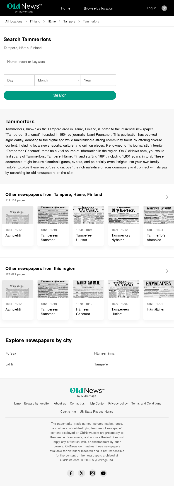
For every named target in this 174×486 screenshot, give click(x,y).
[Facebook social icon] (70, 473)
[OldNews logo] (24, 6)
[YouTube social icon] (103, 473)
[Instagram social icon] (92, 473)
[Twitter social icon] (81, 473)
